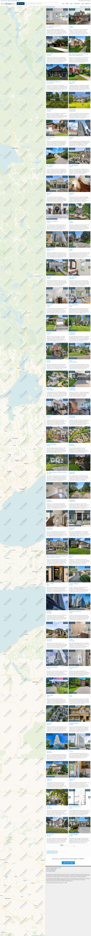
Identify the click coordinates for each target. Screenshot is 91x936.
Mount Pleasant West (73, 667)
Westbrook (71, 444)
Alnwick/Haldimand (73, 362)
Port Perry (49, 416)
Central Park (49, 723)
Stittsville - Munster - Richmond (53, 557)
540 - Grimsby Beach (73, 165)
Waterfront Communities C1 (52, 221)
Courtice (71, 26)
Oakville (70, 306)
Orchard (48, 360)
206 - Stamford (72, 81)
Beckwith (48, 138)
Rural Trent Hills (50, 53)
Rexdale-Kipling (50, 695)
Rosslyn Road (72, 472)
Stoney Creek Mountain (51, 444)
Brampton (49, 724)
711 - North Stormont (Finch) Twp (54, 26)
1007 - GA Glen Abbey (73, 304)
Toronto (70, 138)
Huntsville (71, 222)
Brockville (49, 836)
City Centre (49, 751)
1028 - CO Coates (50, 583)
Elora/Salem (49, 388)
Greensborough (72, 778)
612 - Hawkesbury (73, 277)
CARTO (44, 935)
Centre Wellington (50, 389)
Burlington (49, 362)
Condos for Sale (50, 850)
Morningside (71, 193)
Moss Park (71, 137)
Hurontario (49, 611)
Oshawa (48, 278)
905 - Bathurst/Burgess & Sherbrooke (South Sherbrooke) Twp (59, 472)
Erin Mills (71, 639)
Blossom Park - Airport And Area (76, 55)
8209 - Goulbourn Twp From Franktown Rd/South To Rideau (59, 555)
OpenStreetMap (36, 935)
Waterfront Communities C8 (75, 611)
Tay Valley (49, 473)
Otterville (71, 249)
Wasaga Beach (72, 332)
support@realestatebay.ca (15, 0)
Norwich (71, 250)
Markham (71, 780)
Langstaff (49, 500)
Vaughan (71, 529)
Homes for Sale (50, 853)
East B (70, 695)
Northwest (71, 555)
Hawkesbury (71, 278)
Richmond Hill (72, 417)
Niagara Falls (71, 83)
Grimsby (71, 166)
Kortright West (50, 304)
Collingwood (49, 778)
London (70, 696)
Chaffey (70, 221)
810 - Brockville (50, 834)
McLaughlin (49, 277)
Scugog (48, 417)
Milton (48, 585)
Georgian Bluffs (72, 109)
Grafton (70, 360)
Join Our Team (68, 863)
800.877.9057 (5, 0)
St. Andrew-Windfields (73, 583)
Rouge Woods (49, 527)
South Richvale (72, 416)
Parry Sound (49, 639)
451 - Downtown (50, 165)
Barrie (48, 194)
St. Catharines (49, 166)
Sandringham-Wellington (74, 723)
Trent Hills (49, 55)
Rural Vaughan (72, 527)
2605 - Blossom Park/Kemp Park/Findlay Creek (78, 53)
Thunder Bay (71, 473)
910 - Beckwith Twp (51, 137)
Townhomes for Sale (51, 852)
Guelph (48, 306)
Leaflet (32, 935)
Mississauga (49, 612)
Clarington (71, 27)
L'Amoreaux (49, 332)
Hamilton (48, 445)
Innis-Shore (49, 193)
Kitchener (71, 751)
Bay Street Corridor (51, 249)
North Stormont (50, 27)
